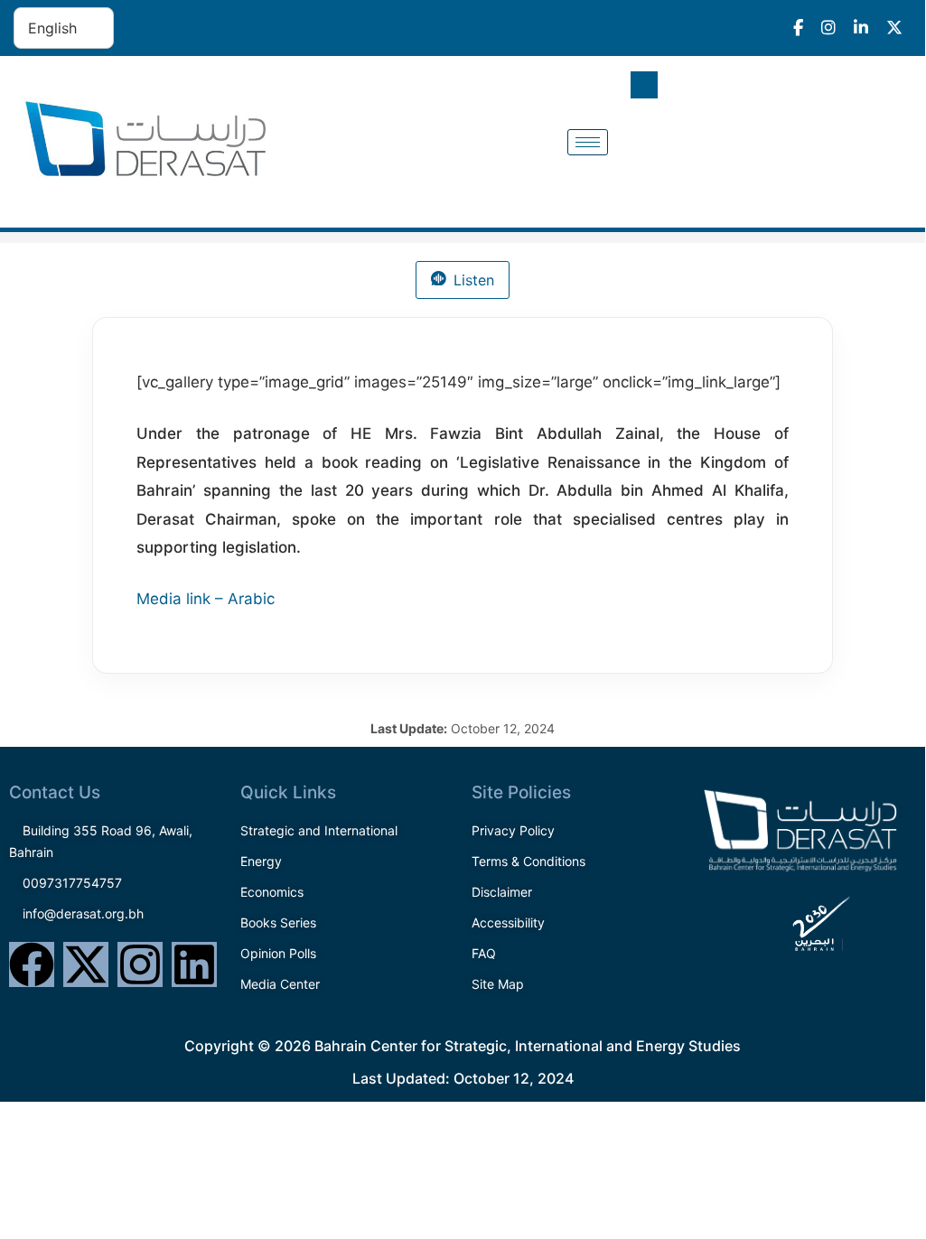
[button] (644, 84)
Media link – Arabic (205, 599)
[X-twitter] (85, 964)
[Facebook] (31, 964)
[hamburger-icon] (587, 142)
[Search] (880, 159)
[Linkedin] (194, 964)
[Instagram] (140, 964)
